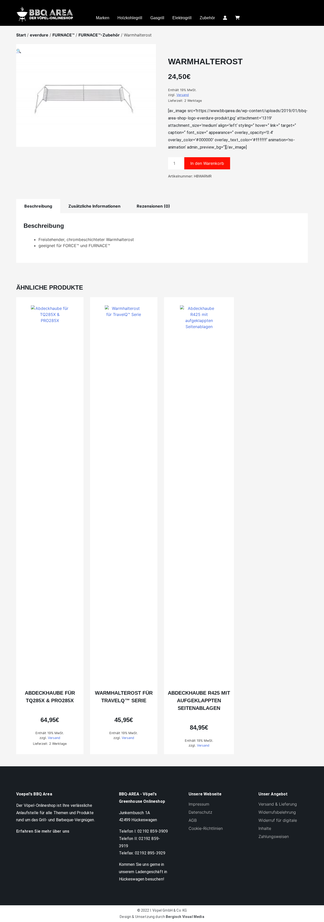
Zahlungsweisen (273, 836)
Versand (182, 95)
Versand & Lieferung (277, 804)
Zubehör (207, 18)
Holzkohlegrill (129, 18)
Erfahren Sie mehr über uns (42, 831)
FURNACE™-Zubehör (99, 34)
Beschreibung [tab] (38, 206)
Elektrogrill (182, 18)
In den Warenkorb (207, 163)
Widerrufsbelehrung (277, 812)
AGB (193, 820)
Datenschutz (200, 812)
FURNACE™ (63, 34)
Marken (102, 18)
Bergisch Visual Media (185, 917)
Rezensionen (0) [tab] (153, 206)
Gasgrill (157, 18)
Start (21, 34)
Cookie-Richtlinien (206, 828)
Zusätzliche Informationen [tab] (94, 206)
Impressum (199, 804)
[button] (86, 98)
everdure (39, 34)
